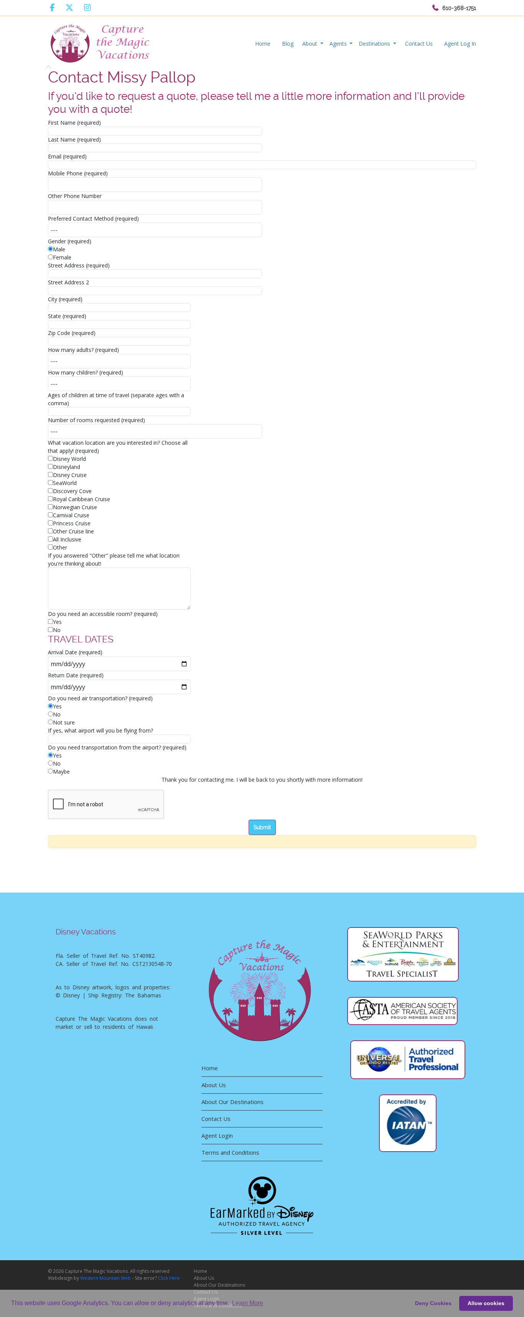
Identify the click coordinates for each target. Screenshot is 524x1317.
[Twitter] (69, 7)
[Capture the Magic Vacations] (100, 41)
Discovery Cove (72, 491)
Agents (339, 43)
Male (59, 249)
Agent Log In (460, 43)
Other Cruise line (73, 531)
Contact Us (419, 43)
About (310, 43)
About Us (213, 1085)
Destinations (375, 43)
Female (62, 257)
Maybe (61, 771)
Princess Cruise (72, 523)
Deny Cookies (433, 1303)
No (57, 630)
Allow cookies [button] (486, 1303)
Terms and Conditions (230, 1152)
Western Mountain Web (105, 1278)
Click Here (169, 1278)
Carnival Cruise (71, 515)
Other (60, 547)
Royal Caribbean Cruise (81, 499)
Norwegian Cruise (75, 507)
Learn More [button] (247, 1303)
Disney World (69, 458)
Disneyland (66, 466)
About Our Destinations (232, 1102)
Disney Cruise (70, 475)
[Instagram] (87, 7)
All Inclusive (67, 539)
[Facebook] (52, 7)
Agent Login (217, 1135)
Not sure (64, 722)
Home (262, 43)
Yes (57, 621)
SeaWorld (65, 483)
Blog (287, 43)
